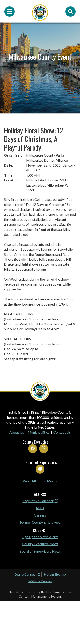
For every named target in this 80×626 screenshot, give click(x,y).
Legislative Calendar (38, 501)
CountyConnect (25, 574)
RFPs (40, 508)
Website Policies (40, 581)
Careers (40, 515)
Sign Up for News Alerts (40, 537)
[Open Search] (70, 11)
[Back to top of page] (71, 616)
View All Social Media (40, 481)
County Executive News (40, 544)
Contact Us (62, 432)
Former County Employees (40, 522)
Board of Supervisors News (40, 551)
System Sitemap (54, 574)
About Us (16, 432)
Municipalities (39, 432)
